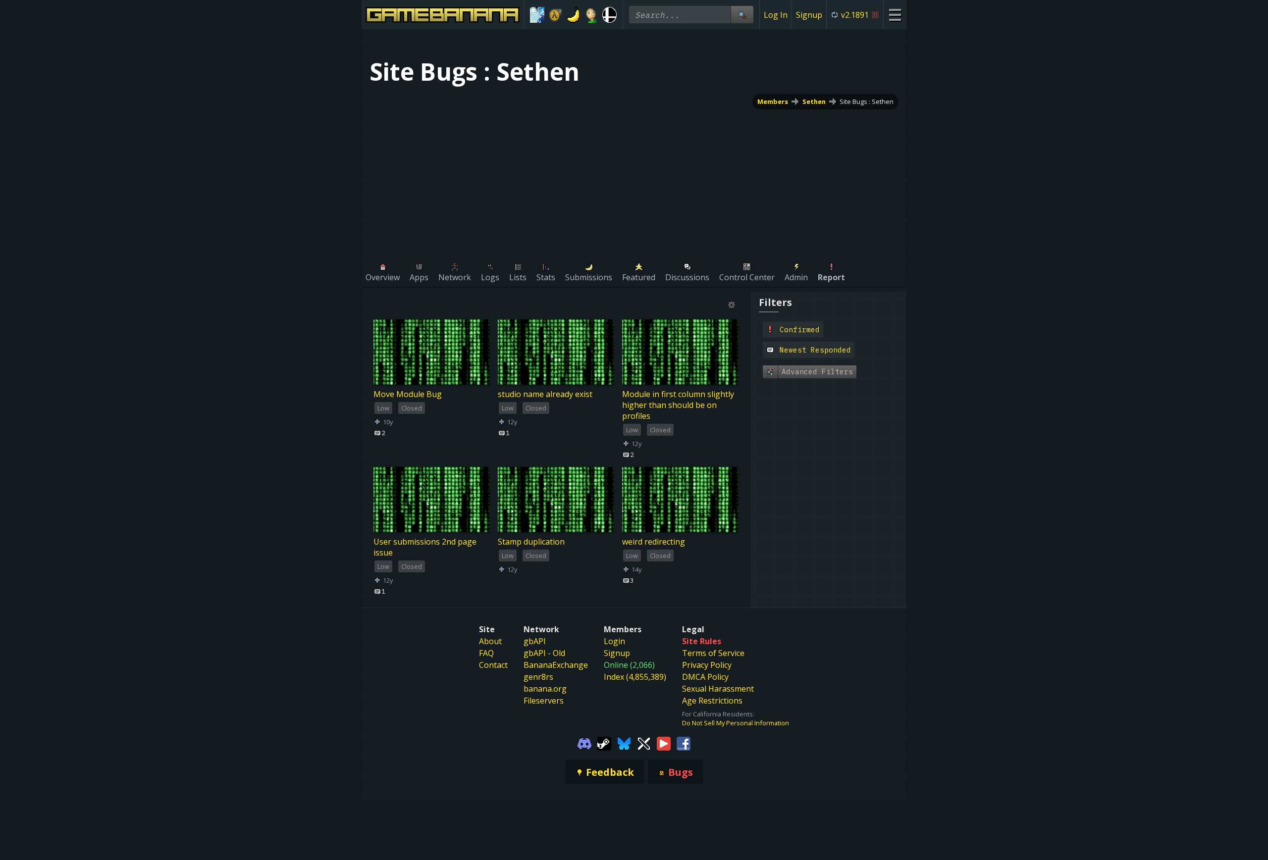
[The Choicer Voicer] (537, 15)
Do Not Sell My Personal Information (735, 722)
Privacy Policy (707, 664)
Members (772, 101)
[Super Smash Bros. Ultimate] (609, 15)
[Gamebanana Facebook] (683, 743)
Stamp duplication (531, 542)
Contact (493, 664)
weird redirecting (653, 542)
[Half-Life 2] (555, 15)
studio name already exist (545, 394)
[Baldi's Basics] (591, 15)
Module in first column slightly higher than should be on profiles (678, 405)
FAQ (486, 653)
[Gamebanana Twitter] (644, 743)
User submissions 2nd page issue (424, 547)
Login (614, 641)
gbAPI (535, 641)
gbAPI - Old (544, 653)
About (490, 641)
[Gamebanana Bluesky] (624, 743)
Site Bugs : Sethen (867, 101)
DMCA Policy (705, 676)
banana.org (545, 688)
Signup (809, 14)
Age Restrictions (712, 700)
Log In (776, 14)
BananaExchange (556, 664)
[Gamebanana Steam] (604, 743)
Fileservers (544, 700)
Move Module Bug (407, 394)
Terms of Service (713, 653)
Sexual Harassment (718, 688)
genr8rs (538, 676)
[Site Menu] (894, 14)
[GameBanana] (573, 15)
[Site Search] (742, 14)
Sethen (814, 101)
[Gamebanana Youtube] (664, 743)
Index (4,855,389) (635, 676)
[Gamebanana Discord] (584, 743)
